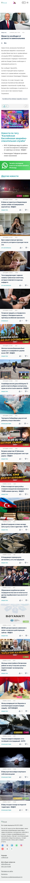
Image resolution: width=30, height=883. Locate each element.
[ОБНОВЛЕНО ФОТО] (15, 724)
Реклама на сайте (7, 871)
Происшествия (6, 423)
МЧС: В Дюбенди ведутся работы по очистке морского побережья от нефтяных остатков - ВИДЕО (16, 147)
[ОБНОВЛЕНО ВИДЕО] (15, 790)
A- (2, 43)
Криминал (4, 321)
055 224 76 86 (6, 866)
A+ (5, 43)
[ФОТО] (15, 509)
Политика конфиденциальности (11, 877)
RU (23, 2)
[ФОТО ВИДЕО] (15, 188)
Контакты (4, 874)
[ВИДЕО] (15, 334)
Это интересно (6, 247)
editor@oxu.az (5, 864)
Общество (4, 210)
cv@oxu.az (4, 857)
